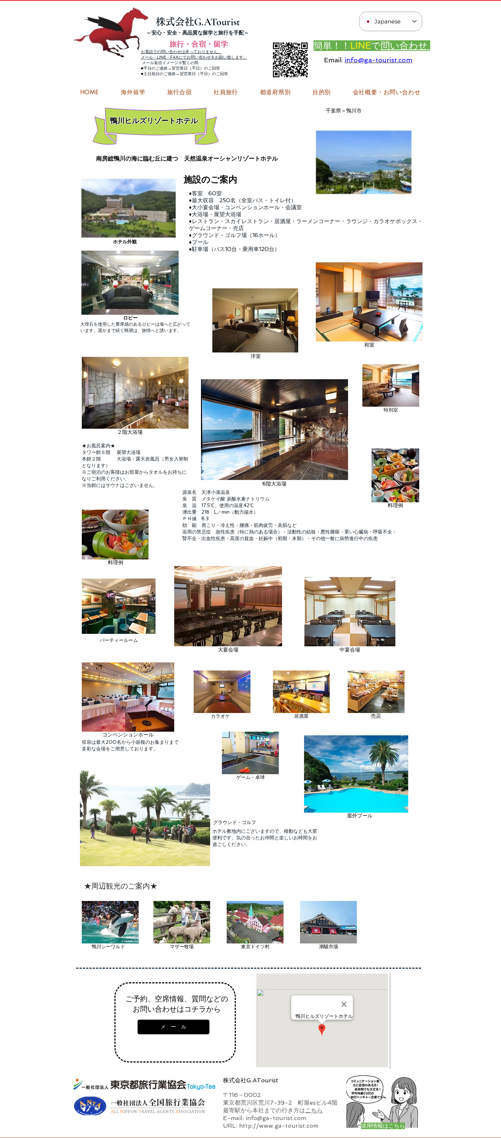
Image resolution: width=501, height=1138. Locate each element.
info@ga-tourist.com (378, 60)
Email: (333, 60)
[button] (386, 92)
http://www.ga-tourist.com (278, 1125)
